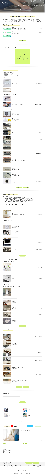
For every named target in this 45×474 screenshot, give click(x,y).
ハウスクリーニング (23, 421)
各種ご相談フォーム (39, 2)
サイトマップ (25, 467)
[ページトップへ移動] (41, 463)
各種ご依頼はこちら (33, 2)
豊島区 (19, 421)
